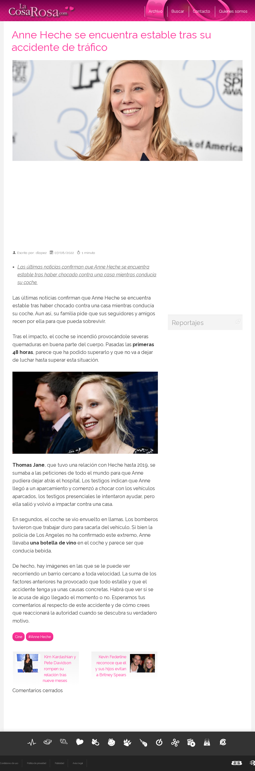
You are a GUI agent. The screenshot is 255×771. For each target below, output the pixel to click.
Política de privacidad (36, 763)
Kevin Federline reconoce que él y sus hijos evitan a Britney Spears (110, 665)
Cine (18, 637)
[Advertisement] (134, 203)
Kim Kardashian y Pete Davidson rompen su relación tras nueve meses (59, 668)
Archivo (156, 11)
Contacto (201, 11)
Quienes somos (233, 11)
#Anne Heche (39, 637)
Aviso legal (78, 763)
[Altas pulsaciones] (32, 742)
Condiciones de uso (9, 763)
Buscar (177, 11)
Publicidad (59, 763)
